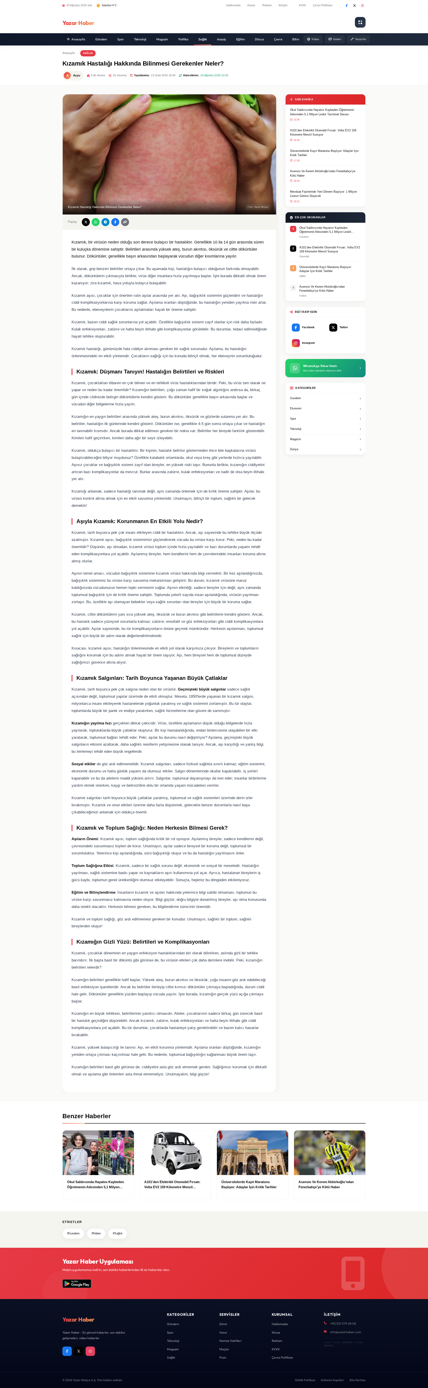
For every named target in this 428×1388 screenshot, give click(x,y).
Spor (120, 39)
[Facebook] (346, 5)
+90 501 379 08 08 (343, 1324)
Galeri (337, 39)
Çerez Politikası (322, 5)
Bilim (295, 39)
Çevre (278, 39)
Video (315, 39)
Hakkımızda (233, 5)
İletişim (283, 5)
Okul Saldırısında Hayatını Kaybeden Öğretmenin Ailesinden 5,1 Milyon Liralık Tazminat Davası (322, 112)
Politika (183, 39)
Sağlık (202, 39)
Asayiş (221, 39)
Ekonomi (295, 408)
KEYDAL (347, 1342)
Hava (223, 1332)
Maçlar (224, 1349)
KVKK (302, 5)
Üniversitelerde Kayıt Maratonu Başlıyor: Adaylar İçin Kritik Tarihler (324, 153)
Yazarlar (360, 39)
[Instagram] (362, 5)
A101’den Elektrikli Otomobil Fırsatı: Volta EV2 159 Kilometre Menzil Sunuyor (323, 132)
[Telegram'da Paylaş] (105, 222)
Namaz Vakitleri (230, 1341)
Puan (222, 1357)
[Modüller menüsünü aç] (360, 22)
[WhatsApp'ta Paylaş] (96, 222)
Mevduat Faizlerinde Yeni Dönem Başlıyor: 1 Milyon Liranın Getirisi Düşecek (323, 194)
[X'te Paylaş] (86, 222)
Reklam (267, 5)
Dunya (294, 449)
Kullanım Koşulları (332, 1380)
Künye (251, 5)
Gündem (101, 39)
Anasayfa (78, 39)
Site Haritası (358, 1380)
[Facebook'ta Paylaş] (115, 222)
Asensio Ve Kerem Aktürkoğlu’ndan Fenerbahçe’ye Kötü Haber (322, 173)
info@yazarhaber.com (345, 1332)
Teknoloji (140, 39)
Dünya (259, 39)
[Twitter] (354, 5)
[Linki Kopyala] (125, 222)
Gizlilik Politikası (305, 1380)
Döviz (223, 1324)
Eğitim (240, 39)
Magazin (162, 39)
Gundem (295, 398)
